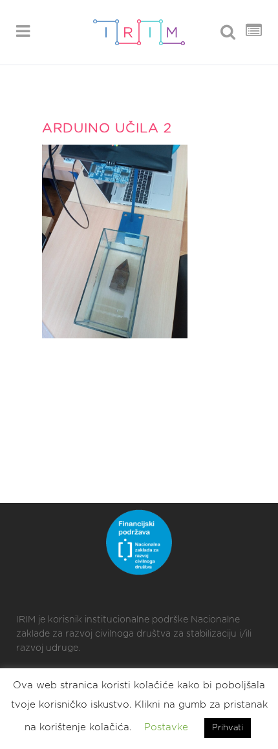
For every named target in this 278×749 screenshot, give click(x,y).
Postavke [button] (166, 727)
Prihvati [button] (227, 728)
